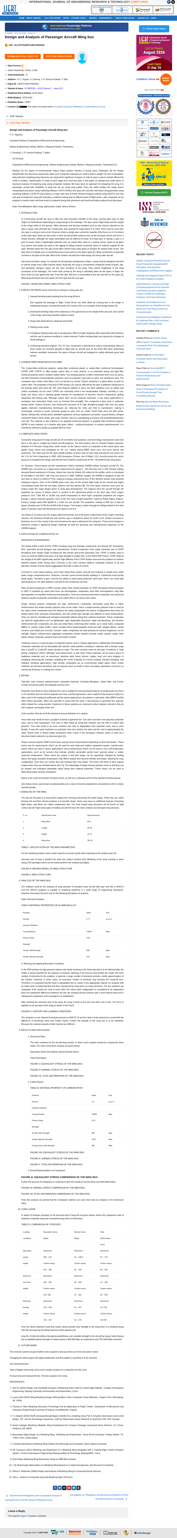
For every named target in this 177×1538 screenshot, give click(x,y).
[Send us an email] (173, 2)
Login (153, 18)
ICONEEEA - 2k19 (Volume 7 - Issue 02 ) (20, 33)
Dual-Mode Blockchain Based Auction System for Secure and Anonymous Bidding (153, 405)
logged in (24, 1516)
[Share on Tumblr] (78, 1488)
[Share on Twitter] (60, 1488)
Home (21, 18)
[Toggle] (7, 116)
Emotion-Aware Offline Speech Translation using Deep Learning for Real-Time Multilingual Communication (154, 343)
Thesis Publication (124, 18)
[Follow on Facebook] (169, 2)
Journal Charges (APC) (155, 192)
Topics (66, 18)
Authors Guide (78, 18)
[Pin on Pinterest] (69, 1488)
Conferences (105, 18)
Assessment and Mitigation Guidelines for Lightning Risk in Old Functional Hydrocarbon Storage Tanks (154, 320)
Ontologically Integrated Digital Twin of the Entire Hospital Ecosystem (154, 277)
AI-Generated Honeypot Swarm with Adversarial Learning (151, 358)
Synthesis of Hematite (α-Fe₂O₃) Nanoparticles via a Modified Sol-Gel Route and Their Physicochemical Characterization (153, 307)
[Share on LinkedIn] (74, 1488)
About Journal (33, 18)
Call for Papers (53, 18)
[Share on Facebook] (55, 1488)
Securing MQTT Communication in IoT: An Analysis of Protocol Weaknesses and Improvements (153, 373)
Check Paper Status (156, 29)
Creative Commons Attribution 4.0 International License (80, 107)
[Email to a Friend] (64, 1488)
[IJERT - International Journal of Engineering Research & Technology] (10, 10)
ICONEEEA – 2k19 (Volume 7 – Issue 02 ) (44, 88)
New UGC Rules (152, 90)
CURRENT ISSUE (146, 79)
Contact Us (143, 18)
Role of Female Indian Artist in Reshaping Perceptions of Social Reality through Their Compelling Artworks (153, 390)
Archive (93, 18)
